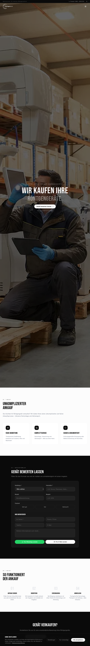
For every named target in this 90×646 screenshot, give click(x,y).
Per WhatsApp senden (31, 542)
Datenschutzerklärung (18, 643)
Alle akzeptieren (78, 640)
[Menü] (85, 6)
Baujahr (48, 494)
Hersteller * (49, 485)
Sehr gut (24, 507)
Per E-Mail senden (61, 542)
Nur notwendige (64, 640)
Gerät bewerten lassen (44, 206)
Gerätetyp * (18, 485)
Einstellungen (51, 640)
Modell (17, 494)
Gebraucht (65, 507)
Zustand (17, 503)
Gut (45, 507)
